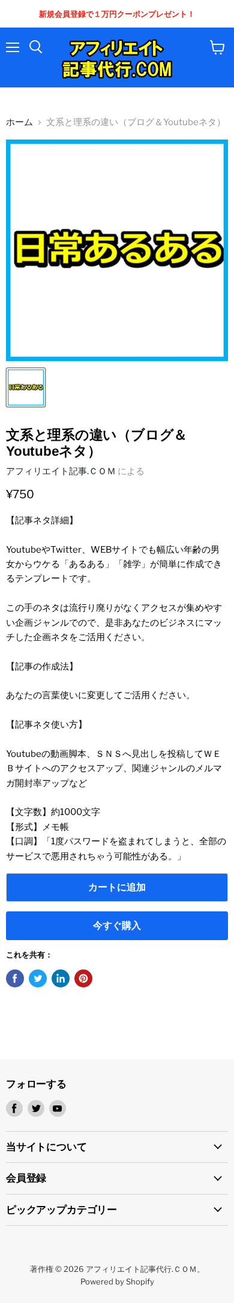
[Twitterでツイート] (38, 978)
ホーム (19, 122)
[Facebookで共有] (15, 978)
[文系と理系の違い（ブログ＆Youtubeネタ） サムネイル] (26, 387)
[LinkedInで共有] (61, 978)
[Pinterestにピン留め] (83, 978)
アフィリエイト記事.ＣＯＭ (61, 471)
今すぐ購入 (117, 925)
